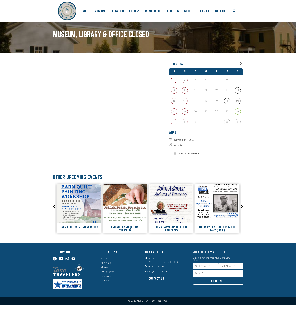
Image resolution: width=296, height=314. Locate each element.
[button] (54, 206)
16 (184, 101)
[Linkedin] (61, 259)
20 (227, 101)
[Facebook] (55, 259)
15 (174, 101)
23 (184, 111)
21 (237, 101)
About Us (173, 11)
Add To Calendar (187, 153)
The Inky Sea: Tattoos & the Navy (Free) (217, 228)
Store (188, 11)
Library (134, 11)
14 (237, 90)
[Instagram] (67, 259)
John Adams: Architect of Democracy (171, 228)
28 (237, 111)
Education (117, 11)
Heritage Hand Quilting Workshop (125, 228)
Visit (85, 11)
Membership (153, 11)
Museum (99, 11)
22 (174, 111)
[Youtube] (73, 259)
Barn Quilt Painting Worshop (79, 227)
